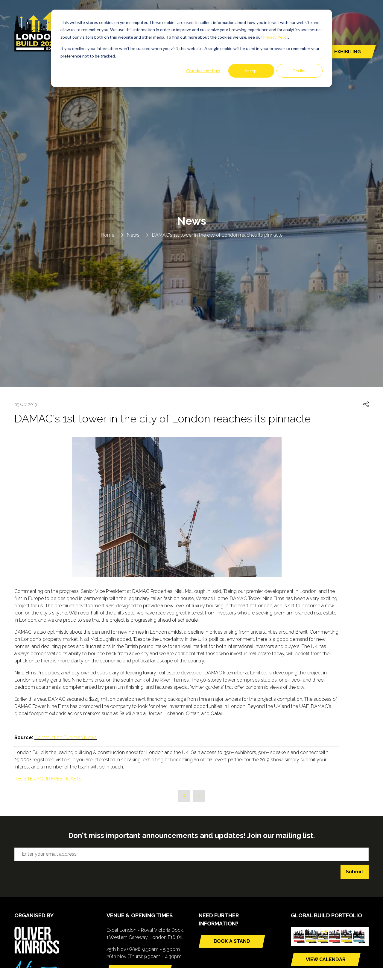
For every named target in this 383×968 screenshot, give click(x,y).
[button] (366, 404)
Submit (354, 872)
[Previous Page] (184, 796)
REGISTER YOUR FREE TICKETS (47, 779)
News (133, 235)
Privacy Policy (275, 37)
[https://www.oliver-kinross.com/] (36, 952)
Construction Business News (65, 737)
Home (107, 235)
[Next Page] (199, 796)
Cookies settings (203, 70)
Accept (251, 70)
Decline (300, 70)
